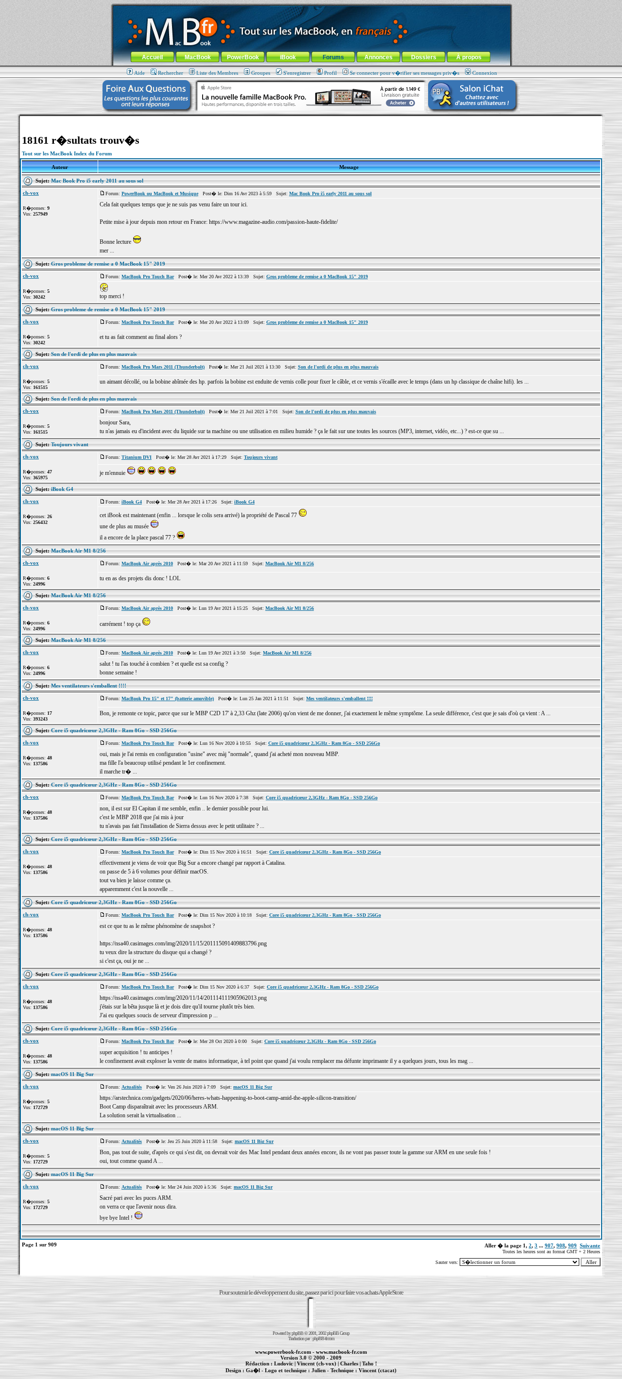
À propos (469, 57)
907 (549, 1245)
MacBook (198, 57)
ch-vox (31, 193)
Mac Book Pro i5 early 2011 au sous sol (97, 181)
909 (572, 1245)
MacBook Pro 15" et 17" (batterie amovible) (167, 698)
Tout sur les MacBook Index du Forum (67, 153)
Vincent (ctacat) (378, 1370)
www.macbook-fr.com (341, 1352)
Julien (318, 1370)
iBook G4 (62, 489)
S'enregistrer (297, 73)
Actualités (131, 1087)
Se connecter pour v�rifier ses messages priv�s (404, 73)
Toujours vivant (69, 444)
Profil (330, 73)
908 (560, 1245)
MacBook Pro (277, 1375)
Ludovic (283, 1363)
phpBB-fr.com (323, 1338)
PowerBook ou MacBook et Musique (159, 193)
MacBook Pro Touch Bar (147, 276)
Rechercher (170, 73)
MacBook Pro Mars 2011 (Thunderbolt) (163, 367)
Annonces (378, 57)
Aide (139, 73)
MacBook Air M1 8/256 (78, 551)
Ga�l (253, 1370)
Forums (333, 57)
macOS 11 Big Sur (72, 1074)
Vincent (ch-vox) (316, 1363)
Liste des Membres (217, 73)
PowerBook (243, 57)
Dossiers (423, 57)
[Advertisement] (311, 119)
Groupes (260, 73)
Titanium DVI (136, 457)
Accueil (152, 57)
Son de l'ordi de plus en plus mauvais (94, 354)
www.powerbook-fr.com (283, 1352)
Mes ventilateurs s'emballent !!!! (88, 686)
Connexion (484, 73)
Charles (349, 1363)
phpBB (297, 1333)
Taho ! (369, 1363)
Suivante (590, 1245)
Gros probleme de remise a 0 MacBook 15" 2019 (108, 264)
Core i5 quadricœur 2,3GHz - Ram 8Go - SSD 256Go (114, 730)
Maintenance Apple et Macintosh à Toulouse (326, 1375)
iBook (288, 57)
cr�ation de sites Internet (374, 1375)
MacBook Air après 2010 (147, 563)
